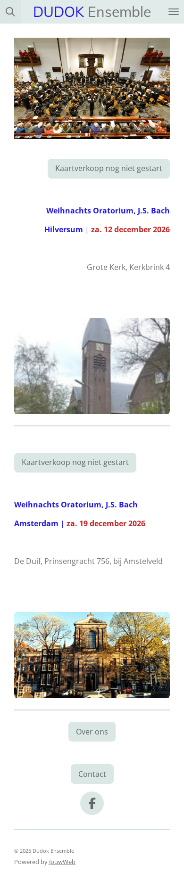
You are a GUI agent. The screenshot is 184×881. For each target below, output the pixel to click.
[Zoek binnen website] (10, 12)
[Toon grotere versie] (92, 366)
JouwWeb (62, 861)
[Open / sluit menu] (173, 12)
